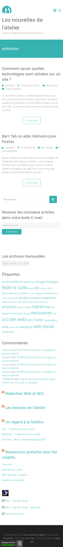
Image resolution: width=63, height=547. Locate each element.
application (29, 282)
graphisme (49, 298)
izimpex (6, 350)
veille (5, 327)
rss (54, 313)
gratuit (5, 301)
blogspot (52, 281)
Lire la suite (31, 120)
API (21, 281)
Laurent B (9, 85)
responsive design (20, 313)
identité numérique (30, 302)
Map (47, 307)
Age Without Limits (12, 469)
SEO (5, 320)
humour (13, 302)
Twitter (39, 320)
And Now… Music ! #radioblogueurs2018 (23, 439)
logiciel (38, 306)
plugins (6, 313)
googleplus (35, 298)
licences (28, 307)
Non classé (52, 85)
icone (19, 302)
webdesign (26, 327)
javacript (43, 302)
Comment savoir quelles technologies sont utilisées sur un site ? (31, 74)
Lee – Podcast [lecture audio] (18, 429)
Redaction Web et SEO (24, 393)
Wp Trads (30, 538)
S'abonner (11, 231)
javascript (9, 307)
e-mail (22, 293)
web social (43, 326)
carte (30, 288)
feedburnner (51, 293)
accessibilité (10, 282)
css (36, 288)
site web (17, 319)
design (43, 288)
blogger (41, 282)
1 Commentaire (13, 89)
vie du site (13, 327)
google (23, 298)
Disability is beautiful (13, 480)
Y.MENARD (7, 379)
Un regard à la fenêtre (24, 422)
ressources (41, 312)
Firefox (4, 298)
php (52, 307)
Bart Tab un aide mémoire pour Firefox (29, 139)
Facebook (39, 293)
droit (49, 288)
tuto (29, 320)
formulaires (13, 298)
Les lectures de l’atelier (25, 407)
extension (30, 294)
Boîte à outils (15, 287)
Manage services (8, 542)
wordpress (8, 331)
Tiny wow (7, 464)
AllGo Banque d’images (14, 474)
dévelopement (10, 293)
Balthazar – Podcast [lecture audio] (21, 434)
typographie (50, 320)
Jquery (20, 307)
